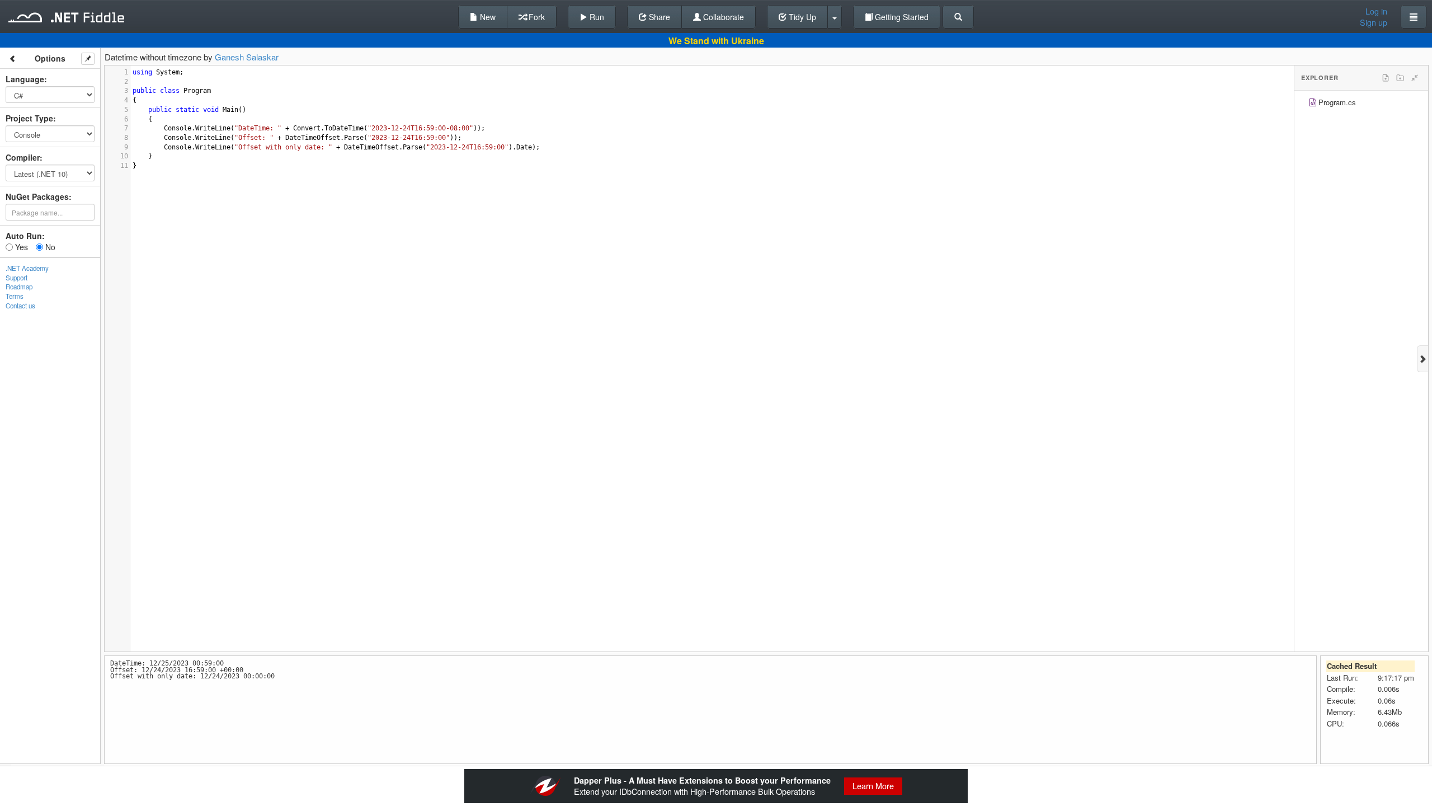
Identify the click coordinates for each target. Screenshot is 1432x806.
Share (658, 16)
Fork (535, 16)
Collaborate (722, 16)
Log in (1376, 11)
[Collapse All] (1414, 78)
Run (595, 16)
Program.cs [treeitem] (1337, 102)
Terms (14, 296)
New (487, 16)
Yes (20, 246)
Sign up (1373, 22)
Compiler (23, 157)
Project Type (29, 118)
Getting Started (901, 16)
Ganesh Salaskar (247, 57)
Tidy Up (801, 16)
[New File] (1385, 78)
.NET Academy (27, 268)
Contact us (20, 305)
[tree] (1361, 104)
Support (16, 277)
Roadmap (19, 286)
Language (25, 79)
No (49, 246)
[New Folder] (1400, 78)
